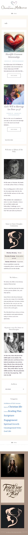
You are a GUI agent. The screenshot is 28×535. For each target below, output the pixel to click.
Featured (6, 411)
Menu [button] (15, 13)
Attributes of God (9, 403)
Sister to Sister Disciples (15, 532)
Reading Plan (17, 113)
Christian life (7, 61)
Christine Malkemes (14, 5)
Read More (14, 75)
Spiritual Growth (11, 424)
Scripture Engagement (17, 61)
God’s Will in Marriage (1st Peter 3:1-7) (14, 108)
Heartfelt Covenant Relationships (14, 55)
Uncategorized (10, 428)
